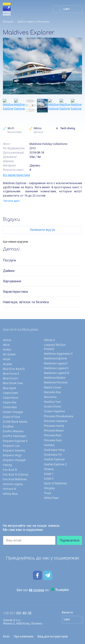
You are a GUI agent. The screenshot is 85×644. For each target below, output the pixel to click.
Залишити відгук (42, 230)
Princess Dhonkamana (58, 416)
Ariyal (6, 359)
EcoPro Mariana (13, 431)
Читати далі (11, 200)
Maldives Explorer (55, 358)
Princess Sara (53, 440)
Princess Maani (54, 430)
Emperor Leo (11, 445)
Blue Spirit (9, 388)
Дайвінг (9, 271)
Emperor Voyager (14, 460)
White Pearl (51, 498)
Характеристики (15, 292)
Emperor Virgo (12, 455)
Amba (7, 349)
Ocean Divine (52, 406)
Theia (47, 493)
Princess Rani (52, 435)
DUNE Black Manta (15, 421)
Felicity (7, 465)
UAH (66, 9)
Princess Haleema (55, 421)
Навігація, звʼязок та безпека (26, 302)
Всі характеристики (16, 175)
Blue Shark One (13, 383)
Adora (7, 340)
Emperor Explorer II (15, 441)
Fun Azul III (10, 469)
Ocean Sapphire (54, 411)
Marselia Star (52, 392)
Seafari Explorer (54, 459)
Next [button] (80, 105)
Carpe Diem (10, 393)
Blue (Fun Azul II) (14, 369)
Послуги (9, 260)
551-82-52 (17, 613)
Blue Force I (10, 378)
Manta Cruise (52, 387)
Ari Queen (9, 354)
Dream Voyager (13, 412)
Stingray (49, 488)
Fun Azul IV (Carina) (15, 474)
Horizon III (9, 488)
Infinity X (49, 340)
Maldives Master (55, 377)
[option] (42, 66)
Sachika (49, 445)
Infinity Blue (10, 493)
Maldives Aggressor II (58, 353)
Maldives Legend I (56, 363)
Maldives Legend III (56, 373)
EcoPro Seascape (14, 436)
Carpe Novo (10, 397)
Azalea (7, 364)
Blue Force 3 (11, 373)
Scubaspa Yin (53, 454)
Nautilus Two (52, 401)
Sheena (49, 469)
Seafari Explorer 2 (55, 464)
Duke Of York (11, 417)
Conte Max (10, 407)
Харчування (12, 281)
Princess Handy (54, 425)
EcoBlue (8, 426)
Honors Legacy (13, 484)
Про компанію (24, 636)
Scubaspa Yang (54, 449)
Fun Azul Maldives (15, 479)
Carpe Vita (9, 402)
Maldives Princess (56, 382)
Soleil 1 (48, 474)
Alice (6, 344)
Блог (6, 636)
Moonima (50, 397)
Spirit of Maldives (55, 483)
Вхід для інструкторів (53, 636)
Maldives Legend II (56, 368)
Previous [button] (5, 105)
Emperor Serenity (14, 450)
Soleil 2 (48, 478)
